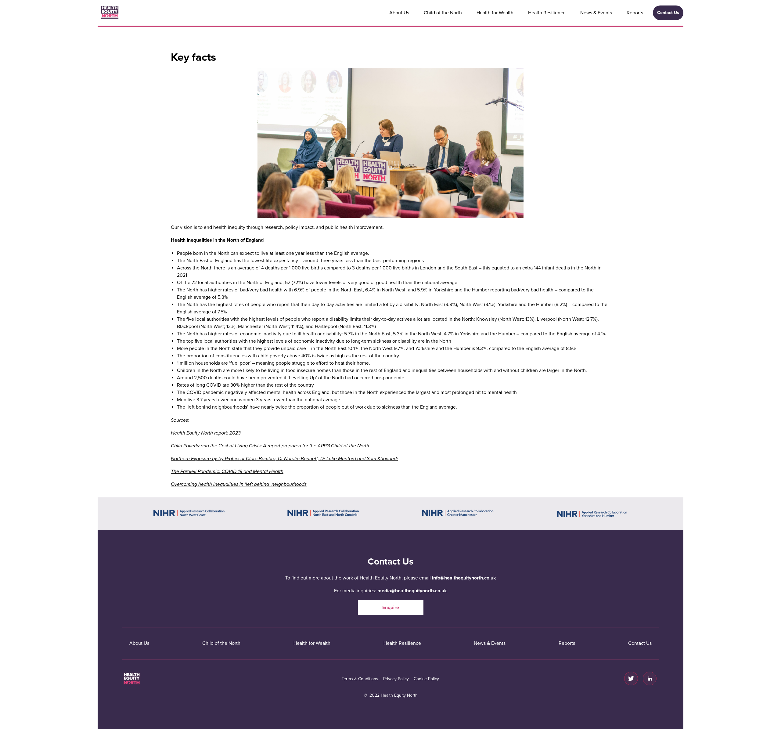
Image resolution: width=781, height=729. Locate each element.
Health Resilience (547, 13)
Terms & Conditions (360, 678)
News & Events (596, 13)
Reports (635, 13)
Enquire (390, 607)
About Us (399, 13)
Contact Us (668, 12)
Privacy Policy (396, 678)
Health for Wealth (495, 13)
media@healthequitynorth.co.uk (412, 591)
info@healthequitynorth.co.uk (464, 578)
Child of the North (443, 13)
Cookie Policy (426, 678)
